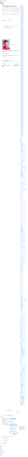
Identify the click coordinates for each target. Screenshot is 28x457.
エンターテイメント (23, 188)
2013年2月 (22, 130)
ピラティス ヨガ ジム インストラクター (23, 249)
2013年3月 (22, 129)
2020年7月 (22, 57)
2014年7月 (22, 116)
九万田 (21, 138)
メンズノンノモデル (23, 224)
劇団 (21, 226)
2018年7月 (22, 77)
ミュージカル (22, 223)
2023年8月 (22, 31)
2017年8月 (22, 86)
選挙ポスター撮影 (23, 305)
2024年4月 (22, 24)
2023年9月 (22, 30)
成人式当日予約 (22, 351)
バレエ (22, 212)
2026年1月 (22, 7)
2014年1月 (22, 121)
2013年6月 (22, 127)
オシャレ (22, 158)
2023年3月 (22, 35)
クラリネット (22, 273)
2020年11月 (22, 54)
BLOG (5, 415)
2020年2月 (22, 61)
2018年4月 (22, 79)
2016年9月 (22, 95)
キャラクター (22, 201)
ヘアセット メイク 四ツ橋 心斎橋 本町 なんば (23, 319)
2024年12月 (22, 18)
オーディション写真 (10, 61)
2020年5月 (22, 59)
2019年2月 (22, 71)
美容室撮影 (22, 372)
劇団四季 (22, 227)
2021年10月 (22, 45)
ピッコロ (22, 286)
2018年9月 (22, 75)
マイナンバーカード (23, 395)
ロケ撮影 (22, 163)
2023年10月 (22, 29)
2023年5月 (22, 33)
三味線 (21, 295)
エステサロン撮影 (23, 238)
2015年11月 (22, 103)
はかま (21, 310)
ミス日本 (22, 217)
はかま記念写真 (22, 376)
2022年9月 (22, 40)
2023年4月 (22, 34)
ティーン (22, 197)
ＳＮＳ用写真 (22, 259)
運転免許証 (22, 404)
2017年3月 (22, 90)
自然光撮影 (22, 173)
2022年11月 (22, 38)
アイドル (22, 185)
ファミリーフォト (23, 378)
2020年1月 (22, 62)
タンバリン (22, 276)
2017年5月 (22, 88)
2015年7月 (22, 106)
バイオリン (22, 282)
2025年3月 (22, 15)
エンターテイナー (23, 187)
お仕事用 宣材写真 (23, 240)
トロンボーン (22, 280)
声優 (21, 267)
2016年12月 (22, 92)
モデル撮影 (22, 341)
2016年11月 (22, 93)
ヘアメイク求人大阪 (23, 371)
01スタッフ (22, 137)
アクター (22, 199)
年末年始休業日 (22, 149)
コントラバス (22, 274)
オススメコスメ (22, 315)
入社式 (21, 165)
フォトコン (22, 307)
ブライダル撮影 (22, 235)
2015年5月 (22, 108)
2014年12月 (22, 112)
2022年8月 (22, 41)
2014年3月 (22, 119)
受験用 (21, 396)
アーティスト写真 (23, 177)
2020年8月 (22, 56)
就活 (21, 401)
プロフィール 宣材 (23, 262)
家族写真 (22, 386)
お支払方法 (22, 144)
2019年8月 (22, 66)
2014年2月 (22, 120)
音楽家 (21, 304)
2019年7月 (22, 67)
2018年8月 (22, 76)
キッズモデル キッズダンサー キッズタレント (23, 190)
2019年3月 (22, 70)
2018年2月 (22, 81)
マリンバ (22, 292)
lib (10, 60)
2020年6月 (22, 58)
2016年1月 (22, 101)
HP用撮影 (22, 237)
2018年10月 (22, 74)
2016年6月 (22, 97)
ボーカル (22, 215)
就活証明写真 (22, 398)
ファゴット (22, 287)
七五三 (21, 383)
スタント (22, 203)
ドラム (21, 281)
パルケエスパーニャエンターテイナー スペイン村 (23, 208)
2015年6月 (22, 107)
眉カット (22, 332)
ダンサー (22, 195)
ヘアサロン (22, 340)
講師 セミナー (22, 258)
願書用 (21, 403)
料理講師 (22, 255)
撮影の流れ (22, 150)
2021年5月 (22, 49)
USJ (21, 198)
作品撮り (22, 164)
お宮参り (22, 375)
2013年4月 (22, 128)
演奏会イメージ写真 (23, 298)
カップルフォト (22, 377)
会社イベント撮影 (23, 342)
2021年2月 (22, 51)
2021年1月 (22, 52)
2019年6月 (22, 68)
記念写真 (22, 373)
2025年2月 (22, 16)
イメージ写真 (22, 183)
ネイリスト (22, 244)
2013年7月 (22, 126)
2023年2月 (22, 36)
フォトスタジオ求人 (23, 366)
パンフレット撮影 (23, 246)
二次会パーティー (23, 323)
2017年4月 (22, 89)
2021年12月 (22, 43)
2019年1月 (22, 72)
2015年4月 (22, 109)
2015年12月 (22, 102)
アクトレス (22, 200)
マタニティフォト (23, 380)
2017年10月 (22, 84)
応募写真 (22, 230)
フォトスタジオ (16, 61)
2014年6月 (22, 117)
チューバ (22, 278)
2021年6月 (22, 48)
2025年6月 (22, 13)
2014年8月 (22, 115)
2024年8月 (22, 21)
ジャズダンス (22, 194)
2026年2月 (22, 6)
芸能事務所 (22, 231)
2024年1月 (22, 27)
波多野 (21, 140)
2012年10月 (22, 133)
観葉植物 (22, 174)
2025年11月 (22, 9)
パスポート (22, 394)
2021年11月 (22, 44)
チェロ (21, 277)
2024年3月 (22, 25)
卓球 (21, 266)
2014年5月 (22, 118)
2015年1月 (22, 111)
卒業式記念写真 (22, 384)
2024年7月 (22, 22)
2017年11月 (22, 83)
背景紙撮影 (22, 172)
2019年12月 (22, 63)
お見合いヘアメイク (23, 309)
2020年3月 (22, 60)
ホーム (3, 415)
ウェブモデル (22, 186)
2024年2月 (22, 26)
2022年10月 (22, 39)
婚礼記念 (22, 385)
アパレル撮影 (22, 176)
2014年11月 (22, 113)
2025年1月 (22, 17)
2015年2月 (22, 110)
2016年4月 (22, 99)
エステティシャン (23, 241)
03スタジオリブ (23, 154)
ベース (21, 290)
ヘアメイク (22, 308)
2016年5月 (22, 98)
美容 (21, 335)
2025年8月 (22, 11)
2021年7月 (22, 47)
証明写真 (22, 393)
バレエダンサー (23, 245)
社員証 (21, 256)
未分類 (6, 61)
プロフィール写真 (23, 236)
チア (21, 196)
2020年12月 (22, 53)
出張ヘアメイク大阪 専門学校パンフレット (23, 326)
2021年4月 (22, 50)
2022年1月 (22, 42)
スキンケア (22, 316)
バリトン (22, 283)
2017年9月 (22, 85)
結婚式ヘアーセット (23, 333)
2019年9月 (22, 65)
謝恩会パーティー (23, 336)
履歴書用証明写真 (23, 402)
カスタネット (22, 271)
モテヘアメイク (22, 322)
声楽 (21, 296)
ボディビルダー (22, 265)
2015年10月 (22, 104)
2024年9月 (22, 20)
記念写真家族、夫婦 (23, 392)
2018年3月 (22, 80)
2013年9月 (22, 124)
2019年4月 (22, 69)
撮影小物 (22, 171)
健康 (21, 324)
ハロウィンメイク (23, 317)
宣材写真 (22, 268)
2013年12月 (22, 122)
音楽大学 (22, 303)
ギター (21, 272)
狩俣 (21, 141)
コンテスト (22, 192)
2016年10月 (22, 94)
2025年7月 (22, 12)
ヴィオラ (22, 294)
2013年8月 (22, 125)
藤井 (21, 142)
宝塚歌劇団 (22, 228)
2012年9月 (22, 134)
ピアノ (21, 285)
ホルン (21, 291)
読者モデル (22, 232)
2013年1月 (22, 131)
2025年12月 (22, 8)
